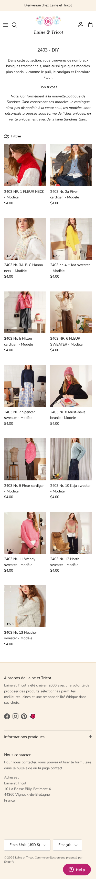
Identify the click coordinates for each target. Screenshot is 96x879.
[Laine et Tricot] (48, 24)
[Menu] (5, 25)
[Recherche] (17, 25)
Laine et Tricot (24, 858)
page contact (52, 768)
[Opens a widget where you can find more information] (77, 870)
